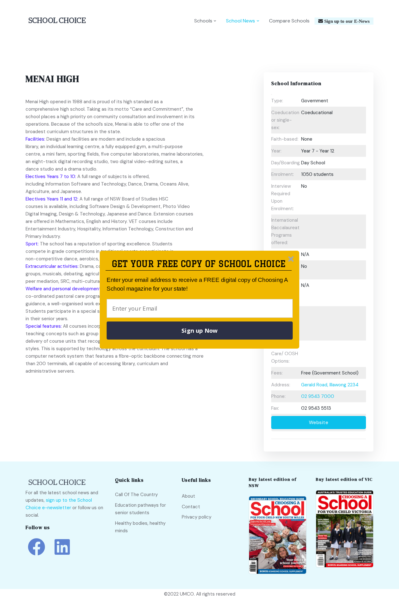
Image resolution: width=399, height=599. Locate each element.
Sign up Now (199, 330)
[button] (199, 264)
